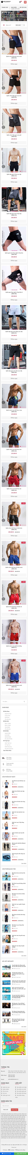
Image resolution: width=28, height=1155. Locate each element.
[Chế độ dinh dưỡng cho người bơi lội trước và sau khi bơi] (6, 974)
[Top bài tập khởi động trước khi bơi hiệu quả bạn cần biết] (6, 967)
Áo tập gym (7, 744)
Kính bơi (5, 1093)
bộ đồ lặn (14, 1131)
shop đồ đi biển (17, 1127)
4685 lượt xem (16, 984)
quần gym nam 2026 (16, 1116)
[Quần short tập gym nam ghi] (14, 121)
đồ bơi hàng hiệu (11, 1128)
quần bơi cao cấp (10, 1134)
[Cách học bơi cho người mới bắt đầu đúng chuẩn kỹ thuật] (6, 982)
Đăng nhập (14, 1109)
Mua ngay (14, 64)
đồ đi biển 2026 (7, 1115)
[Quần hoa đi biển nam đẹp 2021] (6, 795)
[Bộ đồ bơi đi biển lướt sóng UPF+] (6, 805)
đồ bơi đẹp (23, 1127)
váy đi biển (16, 1133)
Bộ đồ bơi (7, 717)
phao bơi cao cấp (21, 1136)
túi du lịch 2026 (7, 1119)
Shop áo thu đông (20, 1150)
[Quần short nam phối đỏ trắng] (14, 632)
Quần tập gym (8, 743)
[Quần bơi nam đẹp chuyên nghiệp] (6, 949)
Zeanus (6, 1150)
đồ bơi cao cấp (4, 1128)
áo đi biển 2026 (21, 1119)
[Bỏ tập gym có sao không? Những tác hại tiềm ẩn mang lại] (6, 1005)
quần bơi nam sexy (16, 1122)
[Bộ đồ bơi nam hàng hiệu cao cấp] (6, 928)
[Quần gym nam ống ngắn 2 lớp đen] (14, 239)
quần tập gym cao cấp (5, 1137)
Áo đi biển (7, 735)
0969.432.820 (11, 1075)
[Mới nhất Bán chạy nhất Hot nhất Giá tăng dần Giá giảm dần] (20, 25)
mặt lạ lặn (14, 1130)
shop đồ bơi (11, 1127)
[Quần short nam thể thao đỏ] (14, 474)
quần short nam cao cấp (16, 1137)
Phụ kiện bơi (8, 719)
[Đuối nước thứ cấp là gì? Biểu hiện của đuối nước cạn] (6, 990)
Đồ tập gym (23, 7)
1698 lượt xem (16, 1023)
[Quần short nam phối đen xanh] (14, 671)
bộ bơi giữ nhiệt (8, 1131)
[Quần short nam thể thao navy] (14, 396)
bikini (13, 1133)
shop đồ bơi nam (10, 1114)
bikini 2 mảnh (4, 1134)
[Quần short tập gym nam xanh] (14, 42)
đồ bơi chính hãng (19, 1128)
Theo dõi (5, 1109)
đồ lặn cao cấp (19, 1131)
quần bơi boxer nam (7, 1122)
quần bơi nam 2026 (15, 1115)
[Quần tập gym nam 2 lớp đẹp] (14, 199)
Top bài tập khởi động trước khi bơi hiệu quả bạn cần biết (19, 966)
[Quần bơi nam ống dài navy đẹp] (6, 939)
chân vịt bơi (4, 1133)
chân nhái (25, 1131)
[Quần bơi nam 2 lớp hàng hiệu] (6, 826)
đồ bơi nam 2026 (17, 1114)
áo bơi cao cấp (18, 1134)
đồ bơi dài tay (20, 1124)
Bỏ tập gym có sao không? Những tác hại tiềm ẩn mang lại (18, 1004)
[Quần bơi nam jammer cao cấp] (6, 815)
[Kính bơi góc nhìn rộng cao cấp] (6, 857)
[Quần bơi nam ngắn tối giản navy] (6, 908)
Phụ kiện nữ (7, 729)
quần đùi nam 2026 (8, 1116)
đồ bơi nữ (9, 1133)
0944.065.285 (11, 1076)
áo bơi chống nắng (8, 1125)
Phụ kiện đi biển (8, 738)
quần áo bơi (14, 1124)
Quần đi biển (8, 733)
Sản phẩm (14, 7)
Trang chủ (5, 7)
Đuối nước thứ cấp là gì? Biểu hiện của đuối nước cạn (18, 988)
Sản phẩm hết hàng (21, 1093)
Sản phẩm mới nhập (21, 1087)
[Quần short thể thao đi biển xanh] (14, 553)
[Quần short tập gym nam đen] (14, 81)
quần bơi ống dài (16, 1125)
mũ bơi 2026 (10, 1121)
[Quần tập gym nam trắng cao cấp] (14, 317)
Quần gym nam (6, 1095)
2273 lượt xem (16, 1014)
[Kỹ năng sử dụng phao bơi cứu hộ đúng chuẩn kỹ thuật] (6, 1013)
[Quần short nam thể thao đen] (14, 435)
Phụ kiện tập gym (9, 748)
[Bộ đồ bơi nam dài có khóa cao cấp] (6, 897)
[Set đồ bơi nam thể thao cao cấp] (6, 784)
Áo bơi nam (7, 715)
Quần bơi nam (8, 713)
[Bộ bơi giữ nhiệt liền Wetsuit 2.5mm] (6, 847)
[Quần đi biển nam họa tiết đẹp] (6, 836)
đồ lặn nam (19, 1130)
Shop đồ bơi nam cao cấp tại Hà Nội (10, 1144)
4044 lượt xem (16, 968)
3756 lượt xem (16, 999)
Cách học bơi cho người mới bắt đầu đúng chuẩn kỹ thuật (19, 981)
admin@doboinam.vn (13, 1079)
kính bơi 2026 (4, 1121)
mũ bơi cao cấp (14, 1136)
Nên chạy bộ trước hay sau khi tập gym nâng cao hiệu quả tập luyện (18, 1020)
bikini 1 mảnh (22, 1133)
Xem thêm (23, 863)
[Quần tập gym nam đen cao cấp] (14, 356)
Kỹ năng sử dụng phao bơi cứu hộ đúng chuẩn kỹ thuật (18, 1012)
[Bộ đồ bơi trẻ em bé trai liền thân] (6, 876)
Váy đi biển (7, 727)
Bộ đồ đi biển (8, 737)
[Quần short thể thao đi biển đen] (14, 514)
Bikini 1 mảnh (8, 723)
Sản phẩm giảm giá (21, 1091)
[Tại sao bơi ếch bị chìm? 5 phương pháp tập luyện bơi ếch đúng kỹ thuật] (6, 997)
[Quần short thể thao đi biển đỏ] (14, 592)
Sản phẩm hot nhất (21, 1089)
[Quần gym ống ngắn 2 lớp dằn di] (14, 278)
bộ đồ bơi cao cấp (7, 1136)
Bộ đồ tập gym (8, 746)
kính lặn (9, 1130)
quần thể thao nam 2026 (13, 1118)
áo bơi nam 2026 (14, 1119)
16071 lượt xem (17, 977)
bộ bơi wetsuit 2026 (17, 1121)
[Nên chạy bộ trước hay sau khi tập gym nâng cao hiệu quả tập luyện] (6, 1021)
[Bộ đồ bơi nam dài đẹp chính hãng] (6, 887)
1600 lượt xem (16, 991)
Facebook (11, 1150)
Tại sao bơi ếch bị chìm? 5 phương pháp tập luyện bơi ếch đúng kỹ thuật (18, 996)
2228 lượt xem (16, 1007)
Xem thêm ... (23, 1137)
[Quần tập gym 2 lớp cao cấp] (14, 160)
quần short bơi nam (8, 1124)
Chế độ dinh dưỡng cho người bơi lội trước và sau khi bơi (18, 974)
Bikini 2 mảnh (8, 725)
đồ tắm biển (5, 1127)
